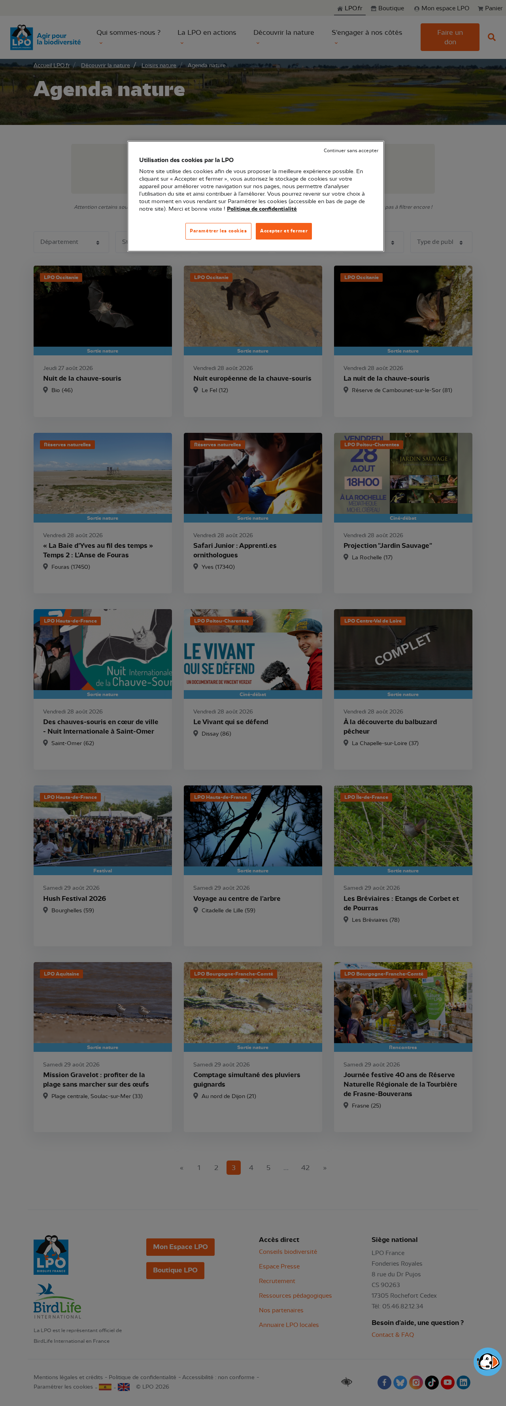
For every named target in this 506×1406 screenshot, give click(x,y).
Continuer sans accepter (351, 150)
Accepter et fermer (284, 231)
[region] (255, 196)
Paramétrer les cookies (218, 231)
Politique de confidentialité (262, 209)
